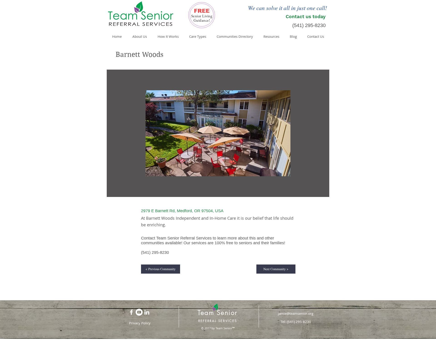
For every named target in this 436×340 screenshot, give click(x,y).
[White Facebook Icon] (131, 312)
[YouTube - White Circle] (139, 312)
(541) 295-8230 (309, 25)
